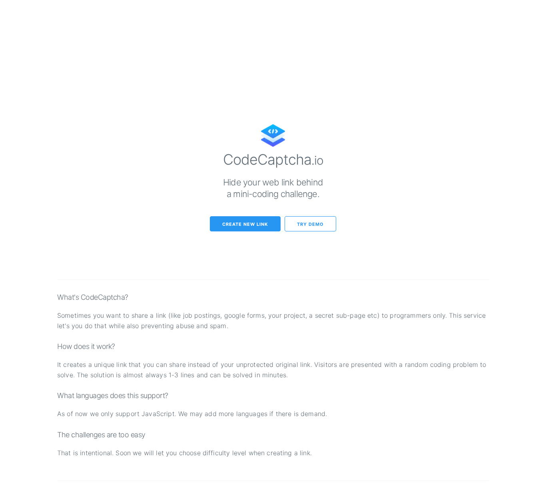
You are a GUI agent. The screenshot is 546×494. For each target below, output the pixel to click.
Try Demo (310, 224)
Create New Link (245, 224)
